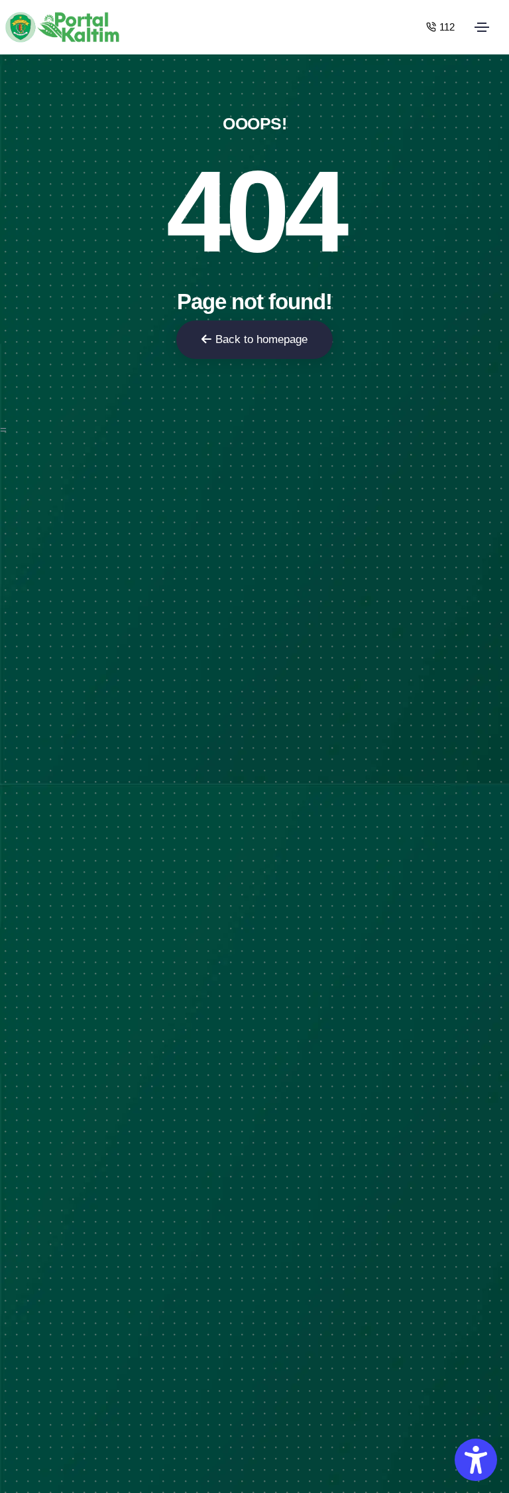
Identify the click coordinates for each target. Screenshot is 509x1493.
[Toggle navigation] (482, 27)
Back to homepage (261, 339)
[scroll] (495, 746)
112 (447, 27)
